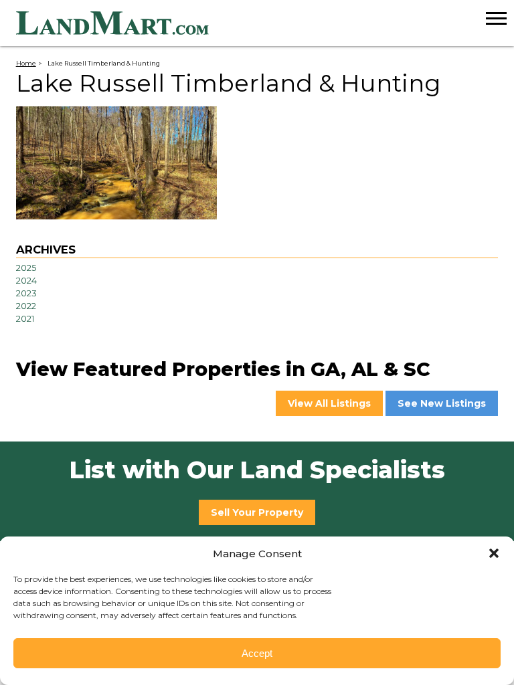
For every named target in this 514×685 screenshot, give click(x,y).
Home (26, 63)
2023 (26, 293)
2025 (26, 268)
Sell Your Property (257, 512)
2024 (26, 281)
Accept (257, 653)
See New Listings (442, 403)
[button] (494, 553)
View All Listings (329, 403)
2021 (25, 319)
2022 (26, 306)
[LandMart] (265, 23)
